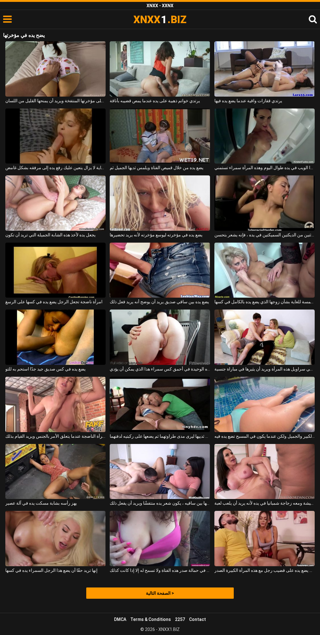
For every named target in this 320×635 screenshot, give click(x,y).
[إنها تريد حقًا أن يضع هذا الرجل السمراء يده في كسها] (55, 538)
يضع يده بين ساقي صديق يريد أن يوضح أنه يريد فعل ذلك (159, 301)
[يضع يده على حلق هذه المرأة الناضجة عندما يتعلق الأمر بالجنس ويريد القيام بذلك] (55, 404)
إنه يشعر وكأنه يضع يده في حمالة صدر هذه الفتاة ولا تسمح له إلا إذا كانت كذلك (160, 570)
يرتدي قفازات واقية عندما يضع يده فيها (248, 100)
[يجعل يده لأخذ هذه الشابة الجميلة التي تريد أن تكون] (55, 203)
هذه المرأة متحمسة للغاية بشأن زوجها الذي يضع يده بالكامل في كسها (264, 301)
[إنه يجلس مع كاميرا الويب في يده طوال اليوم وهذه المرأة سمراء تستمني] (264, 136)
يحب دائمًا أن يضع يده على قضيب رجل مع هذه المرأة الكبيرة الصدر (264, 570)
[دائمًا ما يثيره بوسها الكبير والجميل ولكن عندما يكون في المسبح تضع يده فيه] (264, 404)
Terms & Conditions (150, 619)
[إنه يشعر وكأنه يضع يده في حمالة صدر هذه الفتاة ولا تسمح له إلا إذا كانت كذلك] (160, 538)
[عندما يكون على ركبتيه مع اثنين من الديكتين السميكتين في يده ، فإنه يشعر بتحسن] (264, 203)
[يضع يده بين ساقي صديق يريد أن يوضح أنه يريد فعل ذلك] (160, 270)
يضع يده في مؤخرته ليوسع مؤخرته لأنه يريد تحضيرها (156, 234)
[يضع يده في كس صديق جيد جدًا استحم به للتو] (55, 337)
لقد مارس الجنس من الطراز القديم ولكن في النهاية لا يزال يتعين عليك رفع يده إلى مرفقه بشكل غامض (55, 167)
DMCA (120, 619)
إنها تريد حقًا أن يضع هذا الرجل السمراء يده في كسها (51, 570)
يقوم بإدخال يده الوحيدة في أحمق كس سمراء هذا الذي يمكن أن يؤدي (160, 368)
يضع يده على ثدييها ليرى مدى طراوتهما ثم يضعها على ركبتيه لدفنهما (160, 436)
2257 (180, 619)
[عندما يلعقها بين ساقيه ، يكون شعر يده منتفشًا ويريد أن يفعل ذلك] (160, 471)
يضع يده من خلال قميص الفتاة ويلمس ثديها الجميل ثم (156, 167)
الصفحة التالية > (160, 593)
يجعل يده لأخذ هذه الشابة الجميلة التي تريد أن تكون (50, 234)
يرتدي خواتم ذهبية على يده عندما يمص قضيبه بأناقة (155, 100)
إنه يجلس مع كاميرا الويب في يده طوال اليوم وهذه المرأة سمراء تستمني (264, 167)
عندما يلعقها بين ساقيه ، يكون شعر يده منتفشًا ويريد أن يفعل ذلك (160, 503)
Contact (197, 619)
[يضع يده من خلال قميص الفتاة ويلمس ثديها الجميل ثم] (160, 136)
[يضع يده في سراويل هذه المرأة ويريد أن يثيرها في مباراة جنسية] (264, 337)
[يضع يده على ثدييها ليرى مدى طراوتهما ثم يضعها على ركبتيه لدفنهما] (160, 404)
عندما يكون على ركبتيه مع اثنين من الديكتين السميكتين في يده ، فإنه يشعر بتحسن (264, 234)
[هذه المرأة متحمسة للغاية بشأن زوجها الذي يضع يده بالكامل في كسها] (264, 270)
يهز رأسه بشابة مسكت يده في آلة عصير (41, 503)
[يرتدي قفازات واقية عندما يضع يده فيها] (264, 69)
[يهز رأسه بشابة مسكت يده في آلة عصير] (55, 471)
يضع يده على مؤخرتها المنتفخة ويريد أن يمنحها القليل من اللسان (55, 100)
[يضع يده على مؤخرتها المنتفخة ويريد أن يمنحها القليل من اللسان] (55, 69)
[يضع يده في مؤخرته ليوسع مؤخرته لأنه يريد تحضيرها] (160, 203)
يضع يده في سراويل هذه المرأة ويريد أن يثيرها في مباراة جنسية (264, 368)
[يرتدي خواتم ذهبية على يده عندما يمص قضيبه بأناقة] (160, 69)
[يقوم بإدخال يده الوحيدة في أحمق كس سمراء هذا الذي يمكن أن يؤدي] (160, 337)
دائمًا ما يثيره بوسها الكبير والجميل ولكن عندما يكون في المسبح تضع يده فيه (264, 436)
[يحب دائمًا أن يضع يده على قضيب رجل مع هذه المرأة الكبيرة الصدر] (264, 538)
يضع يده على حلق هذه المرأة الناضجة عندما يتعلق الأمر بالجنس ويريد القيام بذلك (55, 436)
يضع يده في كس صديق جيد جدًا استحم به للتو (45, 368)
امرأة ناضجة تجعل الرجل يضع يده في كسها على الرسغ (53, 301)
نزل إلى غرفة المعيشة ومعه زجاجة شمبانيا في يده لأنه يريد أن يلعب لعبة (264, 503)
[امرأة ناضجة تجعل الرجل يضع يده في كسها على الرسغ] (55, 270)
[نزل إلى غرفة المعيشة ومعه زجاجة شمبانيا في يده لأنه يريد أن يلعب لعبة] (264, 471)
